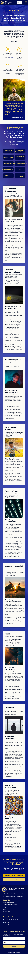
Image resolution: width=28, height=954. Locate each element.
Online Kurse (5, 905)
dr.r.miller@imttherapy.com (9, 924)
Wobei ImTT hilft (6, 911)
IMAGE (11, 888)
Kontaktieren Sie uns (7, 913)
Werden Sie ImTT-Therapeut (8, 902)
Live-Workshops (6, 907)
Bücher (4, 909)
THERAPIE (12, 890)
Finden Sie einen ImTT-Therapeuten (10, 904)
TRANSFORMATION (18, 888)
